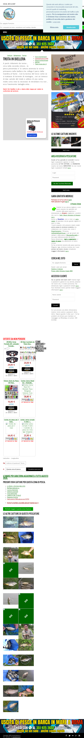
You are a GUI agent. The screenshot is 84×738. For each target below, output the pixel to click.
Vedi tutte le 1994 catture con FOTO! (18, 499)
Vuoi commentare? (41, 57)
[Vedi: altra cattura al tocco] (10, 616)
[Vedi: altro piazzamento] (10, 660)
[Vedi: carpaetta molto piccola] (10, 537)
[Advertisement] (25, 238)
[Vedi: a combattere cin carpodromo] (26, 553)
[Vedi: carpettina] (10, 557)
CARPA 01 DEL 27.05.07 (14, 495)
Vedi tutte (66, 150)
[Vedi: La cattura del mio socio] (26, 634)
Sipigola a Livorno (12, 497)
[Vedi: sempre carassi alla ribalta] (26, 583)
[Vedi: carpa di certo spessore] (10, 583)
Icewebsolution (16, 737)
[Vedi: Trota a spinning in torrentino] (26, 616)
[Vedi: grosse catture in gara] (10, 645)
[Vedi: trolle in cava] (26, 601)
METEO (37, 62)
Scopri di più (32, 135)
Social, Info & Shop (9, 4)
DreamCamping (56, 231)
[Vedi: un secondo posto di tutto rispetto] (10, 675)
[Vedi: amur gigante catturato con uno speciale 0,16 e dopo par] (26, 537)
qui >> (67, 202)
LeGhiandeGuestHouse (58, 233)
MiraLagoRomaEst (72, 235)
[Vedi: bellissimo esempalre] (10, 691)
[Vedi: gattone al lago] (26, 645)
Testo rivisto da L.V (41, 64)
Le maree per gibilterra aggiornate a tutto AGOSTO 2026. (25, 477)
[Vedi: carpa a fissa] (10, 706)
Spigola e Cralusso (57, 269)
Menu (5, 32)
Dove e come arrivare (41, 60)
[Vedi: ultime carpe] (26, 522)
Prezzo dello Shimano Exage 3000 (62, 271)
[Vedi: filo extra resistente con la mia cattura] (26, 675)
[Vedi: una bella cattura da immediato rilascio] (10, 629)
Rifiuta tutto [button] (54, 27)
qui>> (69, 168)
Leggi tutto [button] (56, 22)
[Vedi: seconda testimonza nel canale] (10, 522)
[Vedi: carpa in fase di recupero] (26, 568)
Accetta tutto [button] (71, 27)
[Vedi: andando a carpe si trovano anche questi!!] (10, 570)
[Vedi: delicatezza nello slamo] (26, 691)
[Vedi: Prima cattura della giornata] (10, 599)
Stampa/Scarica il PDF (41, 58)
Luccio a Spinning (12, 490)
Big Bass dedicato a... (13, 488)
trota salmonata (12, 493)
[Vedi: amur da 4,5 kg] (26, 660)
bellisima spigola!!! (12, 492)
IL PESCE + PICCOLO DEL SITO (16, 486)
